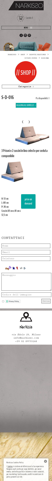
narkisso (12, 55)
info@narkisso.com (26, 338)
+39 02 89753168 (26, 341)
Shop (23, 55)
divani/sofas (31, 58)
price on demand (28, 201)
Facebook (21, 35)
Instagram (25, 35)
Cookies (10, 466)
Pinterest (29, 35)
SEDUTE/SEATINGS (37, 55)
